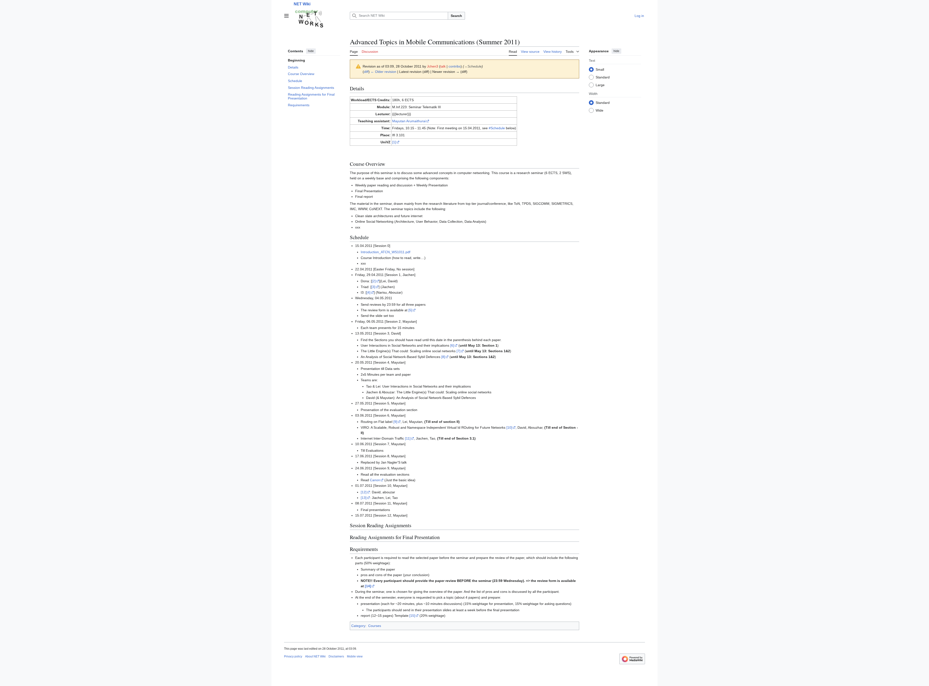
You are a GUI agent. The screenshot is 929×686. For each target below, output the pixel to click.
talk (443, 66)
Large (600, 85)
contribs (455, 66)
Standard (603, 77)
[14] (368, 586)
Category (358, 626)
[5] (410, 310)
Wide (599, 110)
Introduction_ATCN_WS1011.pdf (385, 252)
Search (456, 16)
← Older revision (383, 72)
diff (366, 72)
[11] (408, 438)
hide (311, 51)
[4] (368, 292)
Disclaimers (336, 656)
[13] (364, 498)
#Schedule (497, 128)
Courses (374, 626)
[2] (374, 281)
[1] (394, 142)
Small (600, 69)
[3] (373, 287)
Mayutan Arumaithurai (409, 121)
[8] (443, 357)
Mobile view (355, 656)
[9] (395, 422)
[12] (364, 492)
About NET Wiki (315, 656)
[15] (412, 615)
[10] (509, 427)
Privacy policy (293, 656)
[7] (458, 351)
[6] (452, 345)
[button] (286, 16)
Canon (375, 480)
